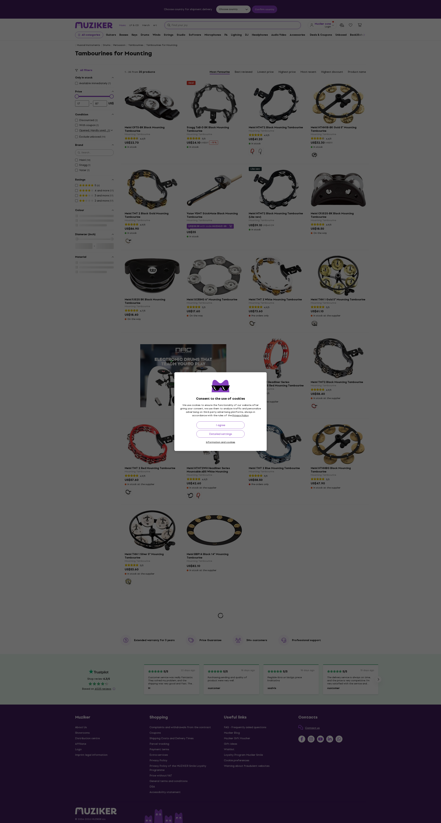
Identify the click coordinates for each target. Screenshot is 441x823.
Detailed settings (220, 434)
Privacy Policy (240, 415)
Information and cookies (220, 442)
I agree (220, 425)
